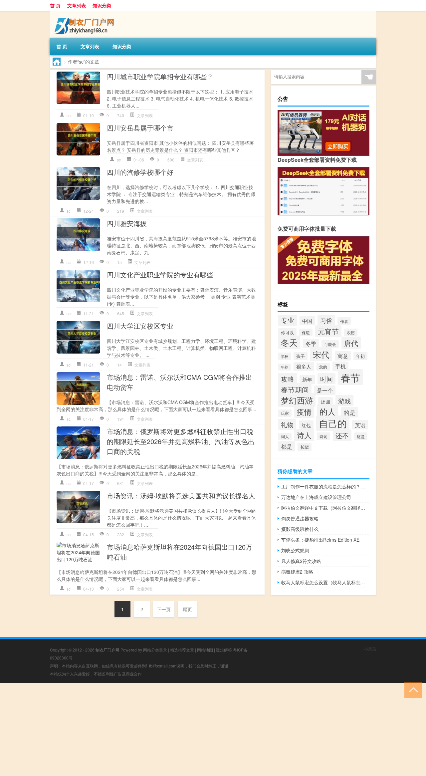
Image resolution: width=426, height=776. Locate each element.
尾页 (187, 609)
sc (69, 115)
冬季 (311, 343)
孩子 (300, 356)
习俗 (326, 320)
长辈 (304, 447)
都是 (286, 446)
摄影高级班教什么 (300, 529)
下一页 (164, 609)
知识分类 (102, 5)
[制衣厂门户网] (85, 13)
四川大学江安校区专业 (140, 326)
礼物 (287, 424)
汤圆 (325, 401)
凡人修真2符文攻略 (301, 561)
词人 (285, 436)
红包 (306, 424)
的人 (327, 411)
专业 (287, 320)
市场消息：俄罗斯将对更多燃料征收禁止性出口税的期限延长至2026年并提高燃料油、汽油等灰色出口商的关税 (181, 441)
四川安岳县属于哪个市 (140, 127)
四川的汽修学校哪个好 (140, 172)
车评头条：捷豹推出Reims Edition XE (320, 539)
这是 (361, 436)
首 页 (55, 5)
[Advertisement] (199, 729)
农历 (351, 332)
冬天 (289, 342)
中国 (307, 320)
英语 (360, 424)
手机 (340, 366)
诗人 (304, 435)
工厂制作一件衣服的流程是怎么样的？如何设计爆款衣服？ (325, 486)
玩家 (285, 413)
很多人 (303, 366)
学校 (284, 356)
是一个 (325, 390)
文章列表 (76, 5)
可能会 (330, 344)
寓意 (342, 356)
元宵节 (328, 331)
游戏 (344, 400)
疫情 (304, 411)
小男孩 (370, 648)
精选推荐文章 (182, 649)
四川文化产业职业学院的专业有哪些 (160, 274)
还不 (342, 435)
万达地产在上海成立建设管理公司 (316, 497)
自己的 (333, 423)
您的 (323, 367)
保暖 (306, 332)
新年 (307, 379)
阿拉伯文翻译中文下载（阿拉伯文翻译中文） (325, 507)
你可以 (287, 332)
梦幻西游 (297, 400)
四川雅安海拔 (127, 223)
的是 (349, 412)
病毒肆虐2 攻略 (297, 571)
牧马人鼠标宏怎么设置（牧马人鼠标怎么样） (325, 582)
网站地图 (205, 649)
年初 (360, 356)
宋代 (321, 354)
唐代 (351, 343)
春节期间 (295, 389)
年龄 (284, 367)
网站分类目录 (155, 649)
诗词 (323, 436)
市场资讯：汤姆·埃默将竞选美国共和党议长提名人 (181, 495)
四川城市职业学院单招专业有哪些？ (160, 76)
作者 (344, 321)
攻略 (287, 379)
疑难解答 (224, 649)
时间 (326, 378)
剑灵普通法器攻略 (300, 518)
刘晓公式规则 (295, 550)
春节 (350, 377)
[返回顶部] (411, 689)
